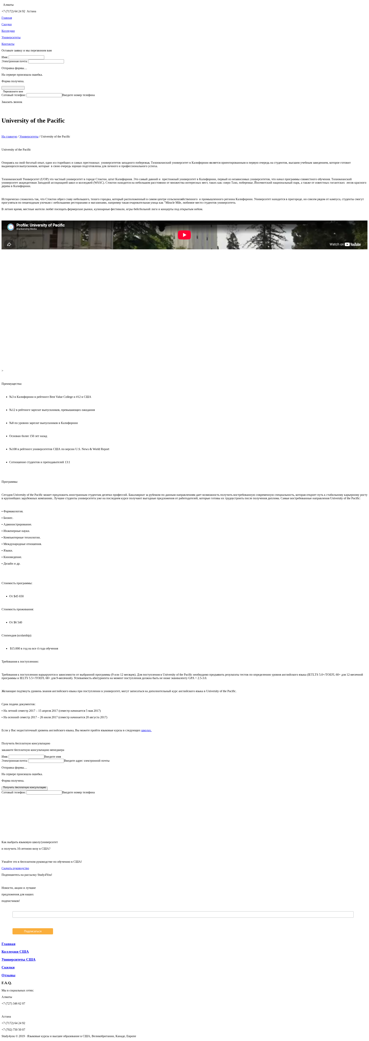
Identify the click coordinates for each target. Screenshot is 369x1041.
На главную (9, 136)
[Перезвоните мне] (13, 88)
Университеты (28, 136)
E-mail (16, 909)
